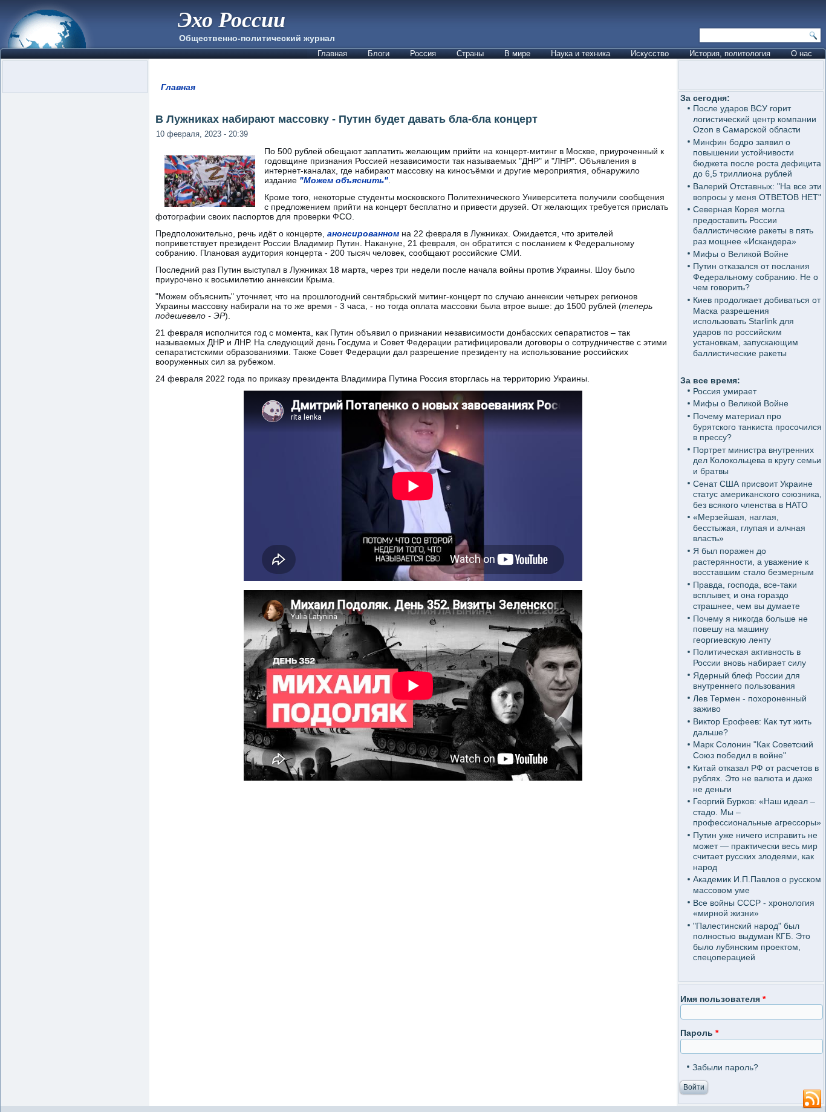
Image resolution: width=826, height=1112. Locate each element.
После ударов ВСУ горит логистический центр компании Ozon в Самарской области (754, 118)
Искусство (650, 53)
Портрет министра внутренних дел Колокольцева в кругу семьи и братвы (757, 460)
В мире (517, 53)
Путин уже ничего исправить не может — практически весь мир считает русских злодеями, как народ (755, 851)
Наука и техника (580, 53)
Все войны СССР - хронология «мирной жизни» (754, 908)
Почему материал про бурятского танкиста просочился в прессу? (757, 426)
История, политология (729, 53)
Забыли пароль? (725, 1067)
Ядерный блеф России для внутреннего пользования (746, 681)
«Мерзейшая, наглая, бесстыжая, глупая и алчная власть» (749, 527)
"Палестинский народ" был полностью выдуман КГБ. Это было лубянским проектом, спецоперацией (751, 942)
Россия (423, 53)
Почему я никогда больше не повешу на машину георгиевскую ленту (750, 629)
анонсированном (363, 233)
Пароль (699, 1033)
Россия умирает (724, 391)
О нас (801, 53)
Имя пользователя (723, 999)
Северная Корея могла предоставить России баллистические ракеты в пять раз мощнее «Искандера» (753, 225)
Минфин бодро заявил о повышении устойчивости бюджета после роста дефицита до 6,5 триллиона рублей (757, 158)
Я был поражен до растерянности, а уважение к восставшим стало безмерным (753, 561)
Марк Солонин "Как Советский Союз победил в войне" (753, 750)
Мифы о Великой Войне (741, 254)
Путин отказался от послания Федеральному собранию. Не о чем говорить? (755, 276)
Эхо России (231, 19)
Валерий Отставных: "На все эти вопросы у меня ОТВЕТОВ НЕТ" (757, 191)
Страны (470, 53)
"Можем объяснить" (343, 180)
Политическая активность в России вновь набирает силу (749, 657)
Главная (332, 53)
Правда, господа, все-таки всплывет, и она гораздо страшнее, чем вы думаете (746, 595)
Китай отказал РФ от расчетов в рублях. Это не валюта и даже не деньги (756, 778)
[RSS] (812, 1099)
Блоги (378, 53)
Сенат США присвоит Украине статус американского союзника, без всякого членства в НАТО (757, 494)
